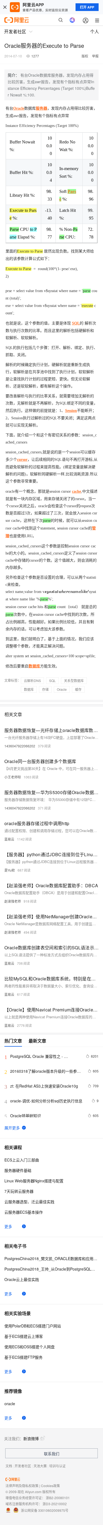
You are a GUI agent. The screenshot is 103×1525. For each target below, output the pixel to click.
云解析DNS (32, 680)
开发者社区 (23, 1465)
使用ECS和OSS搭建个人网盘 (29, 1346)
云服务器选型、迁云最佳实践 (29, 1201)
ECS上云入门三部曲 (21, 1160)
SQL (52, 680)
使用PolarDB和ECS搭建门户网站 (32, 1326)
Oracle (62, 689)
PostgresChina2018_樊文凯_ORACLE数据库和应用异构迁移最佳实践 (51, 1258)
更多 (8, 1226)
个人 (94, 31)
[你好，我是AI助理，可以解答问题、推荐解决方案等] (72, 20)
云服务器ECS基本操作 (23, 1212)
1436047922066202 (19, 746)
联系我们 (51, 1453)
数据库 (29, 689)
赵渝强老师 (12, 901)
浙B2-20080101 (58, 1497)
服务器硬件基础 (17, 1170)
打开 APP (87, 7)
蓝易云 (9, 839)
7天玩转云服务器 (19, 1191)
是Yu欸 (9, 870)
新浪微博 (31, 1438)
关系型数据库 (74, 680)
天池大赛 (40, 1465)
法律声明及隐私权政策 (21, 1485)
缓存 (78, 689)
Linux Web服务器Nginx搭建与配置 (33, 1180)
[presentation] (66, 592)
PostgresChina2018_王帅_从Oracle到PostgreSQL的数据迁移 (51, 1269)
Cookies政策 (50, 1485)
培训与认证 (57, 1465)
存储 (45, 689)
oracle (9, 1403)
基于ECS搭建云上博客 (23, 1336)
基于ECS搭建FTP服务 (23, 1357)
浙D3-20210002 (55, 1503)
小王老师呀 (12, 777)
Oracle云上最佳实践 (21, 1279)
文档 (8, 1465)
